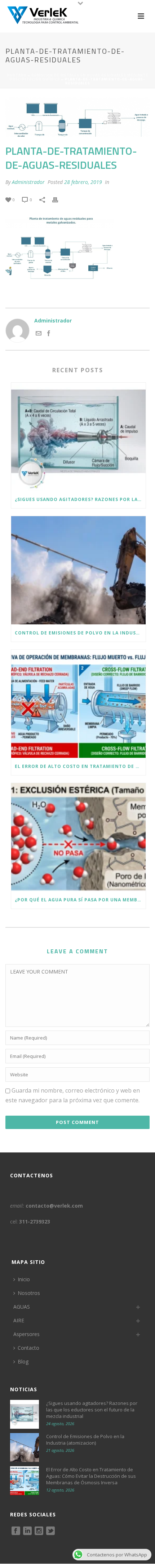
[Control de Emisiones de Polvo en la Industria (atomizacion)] (78, 570)
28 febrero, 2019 (83, 182)
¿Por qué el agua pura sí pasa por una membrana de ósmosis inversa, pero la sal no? (80, 900)
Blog (23, 1361)
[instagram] (39, 1531)
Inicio (24, 1279)
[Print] (58, 199)
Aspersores (26, 1334)
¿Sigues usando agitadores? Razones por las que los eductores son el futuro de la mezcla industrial (80, 499)
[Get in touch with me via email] (38, 334)
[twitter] (50, 1531)
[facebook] (16, 1531)
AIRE (18, 1320)
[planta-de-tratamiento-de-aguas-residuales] (77, 117)
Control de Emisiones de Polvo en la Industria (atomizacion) (80, 633)
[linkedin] (27, 1531)
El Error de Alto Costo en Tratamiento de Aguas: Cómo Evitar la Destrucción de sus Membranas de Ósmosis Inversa (80, 766)
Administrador (28, 182)
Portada (16, 75)
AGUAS (21, 1306)
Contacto (28, 1347)
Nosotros (29, 1293)
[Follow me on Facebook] (49, 334)
